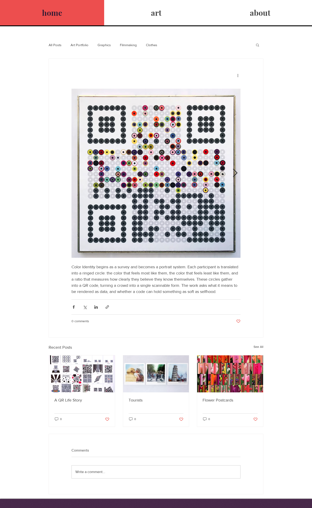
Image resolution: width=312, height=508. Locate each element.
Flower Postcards (218, 400)
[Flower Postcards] (230, 373)
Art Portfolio (79, 45)
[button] (257, 45)
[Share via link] (107, 307)
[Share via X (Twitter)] (85, 307)
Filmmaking (128, 45)
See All (258, 346)
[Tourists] (156, 373)
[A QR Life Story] (82, 373)
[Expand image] (156, 173)
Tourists (136, 400)
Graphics (104, 45)
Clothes (151, 45)
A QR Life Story (68, 400)
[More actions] (238, 75)
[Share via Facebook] (73, 307)
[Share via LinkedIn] (96, 307)
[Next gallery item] (235, 173)
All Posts (55, 45)
